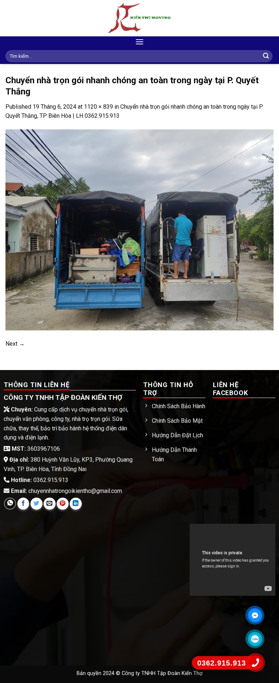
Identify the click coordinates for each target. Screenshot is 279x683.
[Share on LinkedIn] (76, 504)
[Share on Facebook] (23, 504)
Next (15, 343)
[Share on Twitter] (37, 504)
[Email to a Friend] (50, 504)
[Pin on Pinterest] (63, 504)
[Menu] (139, 41)
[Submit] (266, 56)
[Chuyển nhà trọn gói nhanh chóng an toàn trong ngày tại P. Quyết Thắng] (139, 229)
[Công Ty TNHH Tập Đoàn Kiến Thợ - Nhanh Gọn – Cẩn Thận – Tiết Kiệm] (139, 18)
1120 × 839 (98, 106)
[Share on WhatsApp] (10, 504)
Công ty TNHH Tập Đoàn (152, 673)
